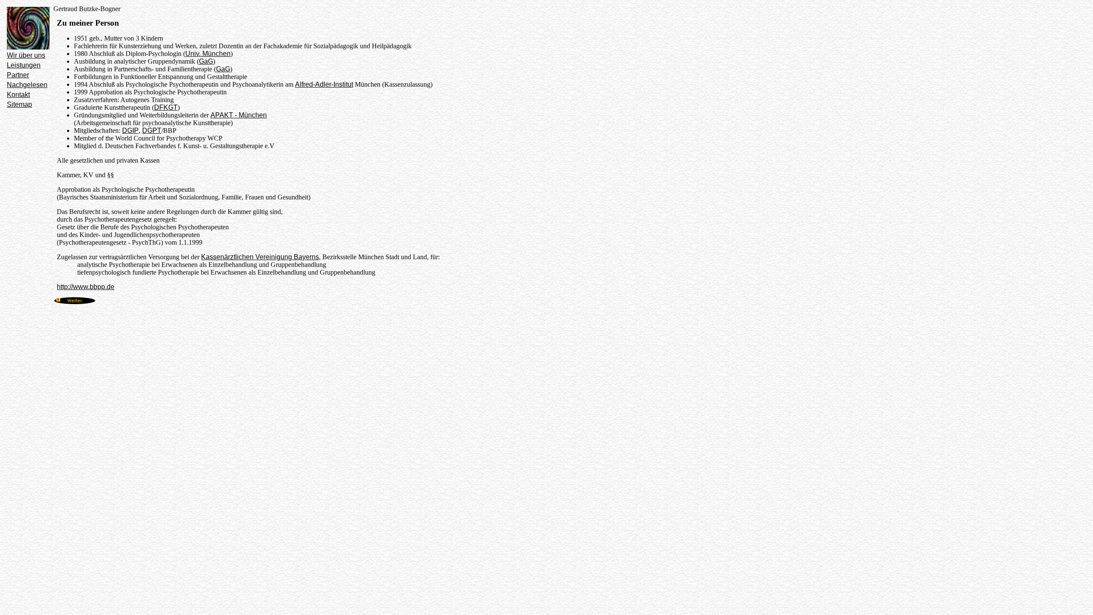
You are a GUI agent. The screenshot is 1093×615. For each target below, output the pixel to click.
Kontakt (18, 94)
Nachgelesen (27, 84)
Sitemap (19, 104)
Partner (18, 75)
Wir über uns (26, 55)
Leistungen (24, 65)
